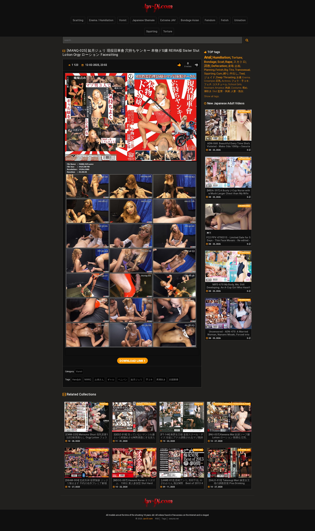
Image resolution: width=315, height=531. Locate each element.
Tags (163, 519)
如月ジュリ (136, 379)
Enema (246, 77)
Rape (228, 61)
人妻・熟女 (237, 91)
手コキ (149, 379)
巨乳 (218, 81)
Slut (214, 91)
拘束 (227, 88)
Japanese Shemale (143, 20)
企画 (237, 66)
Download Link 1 (132, 360)
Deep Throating (225, 77)
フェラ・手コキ (240, 81)
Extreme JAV (168, 20)
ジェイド (209, 77)
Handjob (76, 379)
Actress (226, 81)
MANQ (87, 379)
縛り (226, 73)
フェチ (207, 84)
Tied (242, 73)
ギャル (110, 379)
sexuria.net (174, 519)
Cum (219, 73)
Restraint (209, 88)
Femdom (210, 20)
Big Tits (229, 69)
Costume (236, 88)
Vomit (122, 20)
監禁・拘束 (224, 91)
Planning (209, 69)
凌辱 (231, 66)
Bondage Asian (190, 20)
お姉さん (99, 379)
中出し (234, 73)
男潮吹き (161, 379)
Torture (167, 31)
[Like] (179, 64)
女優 (238, 77)
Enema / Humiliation (101, 20)
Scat (220, 61)
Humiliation (221, 57)
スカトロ (239, 61)
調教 (207, 65)
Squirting (151, 31)
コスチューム (219, 84)
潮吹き (207, 91)
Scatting (78, 20)
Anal (207, 57)
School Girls (235, 84)
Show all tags (211, 96)
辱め (244, 88)
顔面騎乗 (173, 379)
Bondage (210, 61)
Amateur (219, 88)
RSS (157, 519)
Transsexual (242, 69)
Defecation (219, 65)
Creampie (209, 81)
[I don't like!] (196, 64)
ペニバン (122, 379)
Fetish (225, 20)
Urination (240, 20)
